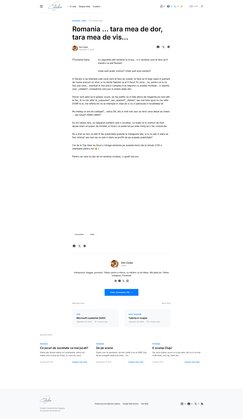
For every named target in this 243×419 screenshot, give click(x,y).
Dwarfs (62, 408)
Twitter (165, 272)
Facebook (126, 275)
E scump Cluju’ (162, 348)
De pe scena (104, 348)
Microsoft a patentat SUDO (90, 318)
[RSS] (182, 6)
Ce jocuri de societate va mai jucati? (64, 348)
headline (137, 314)
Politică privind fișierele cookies (107, 404)
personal (76, 21)
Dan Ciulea (83, 47)
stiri (78, 314)
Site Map (144, 404)
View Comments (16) (120, 292)
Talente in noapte (138, 318)
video (83, 21)
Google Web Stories (130, 404)
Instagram (116, 275)
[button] (41, 6)
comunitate (79, 234)
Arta (131, 314)
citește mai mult (79, 362)
